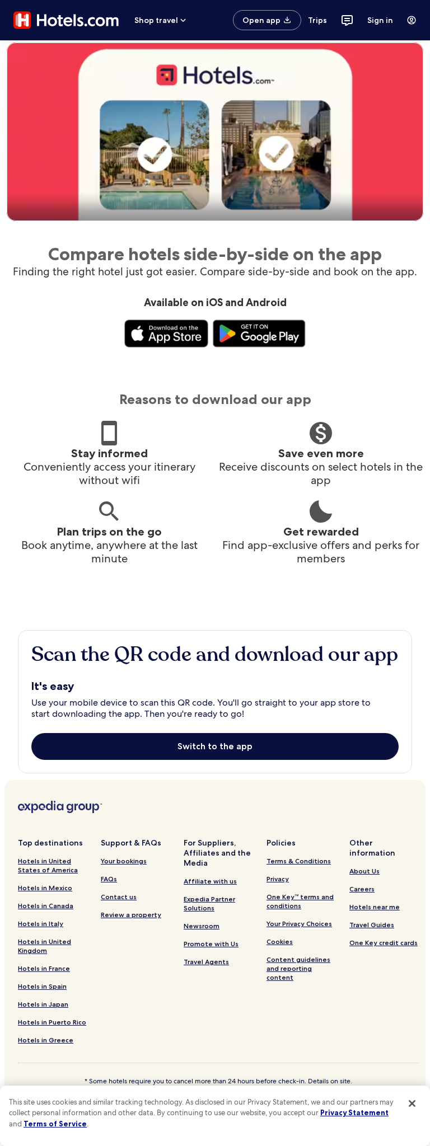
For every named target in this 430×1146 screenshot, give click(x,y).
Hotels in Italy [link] (40, 923)
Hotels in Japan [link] (43, 1004)
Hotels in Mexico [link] (45, 888)
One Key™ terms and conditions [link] (300, 901)
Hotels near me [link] (374, 907)
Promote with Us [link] (211, 944)
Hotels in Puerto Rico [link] (52, 1022)
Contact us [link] (119, 897)
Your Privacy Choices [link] (299, 923)
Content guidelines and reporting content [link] (298, 968)
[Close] (412, 1103)
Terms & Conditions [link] (299, 861)
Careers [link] (362, 889)
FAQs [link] (109, 879)
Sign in (380, 20)
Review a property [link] (131, 914)
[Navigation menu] (411, 20)
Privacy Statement (354, 1112)
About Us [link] (364, 871)
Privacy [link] (278, 879)
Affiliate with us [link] (210, 881)
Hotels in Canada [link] (45, 905)
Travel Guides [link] (371, 924)
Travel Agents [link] (206, 961)
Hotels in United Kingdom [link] (44, 946)
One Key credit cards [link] (383, 942)
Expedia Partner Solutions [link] (209, 903)
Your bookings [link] (124, 861)
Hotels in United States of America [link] (48, 865)
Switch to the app (215, 746)
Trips (317, 20)
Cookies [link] (280, 941)
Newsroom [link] (201, 926)
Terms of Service (55, 1123)
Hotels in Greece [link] (45, 1040)
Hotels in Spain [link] (42, 986)
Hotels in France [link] (44, 968)
